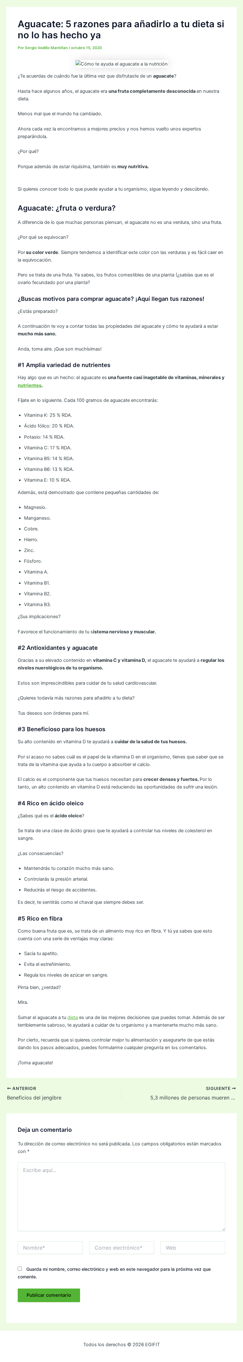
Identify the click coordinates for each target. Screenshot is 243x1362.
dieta (72, 1017)
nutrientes (29, 385)
